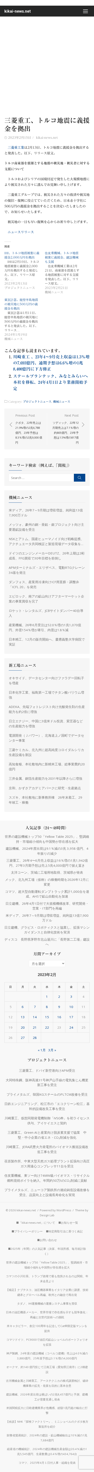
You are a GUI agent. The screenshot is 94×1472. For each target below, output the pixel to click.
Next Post (65, 429)
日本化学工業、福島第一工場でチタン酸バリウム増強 (46, 694)
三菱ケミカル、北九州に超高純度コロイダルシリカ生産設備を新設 (46, 752)
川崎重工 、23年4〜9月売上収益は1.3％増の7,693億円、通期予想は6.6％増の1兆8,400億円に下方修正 (51, 363)
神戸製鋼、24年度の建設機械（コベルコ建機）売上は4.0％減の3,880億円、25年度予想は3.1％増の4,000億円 (47, 1355)
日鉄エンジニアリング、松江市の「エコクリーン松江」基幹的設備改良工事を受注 (47, 1106)
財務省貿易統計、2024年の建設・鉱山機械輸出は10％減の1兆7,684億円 (47, 1437)
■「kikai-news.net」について (35, 1223)
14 (35, 1017)
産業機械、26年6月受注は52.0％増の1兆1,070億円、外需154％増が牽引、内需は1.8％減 (45, 627)
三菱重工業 (16, 147)
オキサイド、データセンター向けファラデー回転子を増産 (46, 680)
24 (71, 1027)
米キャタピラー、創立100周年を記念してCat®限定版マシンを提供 (47, 1328)
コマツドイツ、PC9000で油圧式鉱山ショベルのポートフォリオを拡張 (47, 1342)
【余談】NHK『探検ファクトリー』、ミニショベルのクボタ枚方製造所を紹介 (47, 1424)
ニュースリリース (21, 232)
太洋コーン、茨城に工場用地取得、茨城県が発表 (47, 872)
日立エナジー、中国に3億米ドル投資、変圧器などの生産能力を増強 (46, 723)
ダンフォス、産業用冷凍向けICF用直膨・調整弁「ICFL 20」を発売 (44, 584)
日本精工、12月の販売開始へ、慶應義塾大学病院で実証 (47, 641)
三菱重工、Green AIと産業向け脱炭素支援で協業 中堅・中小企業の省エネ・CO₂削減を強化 (47, 1135)
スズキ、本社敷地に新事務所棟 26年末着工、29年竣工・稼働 (45, 799)
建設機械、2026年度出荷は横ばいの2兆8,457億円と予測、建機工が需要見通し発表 (47, 1396)
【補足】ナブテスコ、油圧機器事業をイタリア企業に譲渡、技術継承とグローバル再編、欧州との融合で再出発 (47, 1292)
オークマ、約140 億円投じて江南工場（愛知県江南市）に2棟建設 (47, 1369)
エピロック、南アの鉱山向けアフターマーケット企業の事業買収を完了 (46, 598)
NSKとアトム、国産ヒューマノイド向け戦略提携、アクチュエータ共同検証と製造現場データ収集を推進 (46, 541)
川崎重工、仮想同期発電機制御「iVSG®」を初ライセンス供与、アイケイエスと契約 (47, 1120)
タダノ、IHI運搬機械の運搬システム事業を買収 (47, 1303)
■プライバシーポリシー (27, 1231)
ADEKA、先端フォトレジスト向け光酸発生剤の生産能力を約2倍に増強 (47, 709)
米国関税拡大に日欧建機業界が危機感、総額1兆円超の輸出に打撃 (47, 1410)
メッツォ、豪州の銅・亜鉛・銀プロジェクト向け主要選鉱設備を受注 (46, 527)
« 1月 (42, 1050)
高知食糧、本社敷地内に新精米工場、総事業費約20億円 (47, 766)
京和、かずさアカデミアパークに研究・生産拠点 (45, 788)
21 (35, 1027)
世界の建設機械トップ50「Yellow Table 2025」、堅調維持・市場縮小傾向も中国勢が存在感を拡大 (47, 1264)
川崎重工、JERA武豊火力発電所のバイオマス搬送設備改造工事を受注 (47, 1149)
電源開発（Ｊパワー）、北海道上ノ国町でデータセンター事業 (46, 738)
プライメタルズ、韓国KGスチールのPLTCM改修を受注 (47, 1094)
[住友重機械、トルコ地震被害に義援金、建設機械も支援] (65, 272)
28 (35, 1037)
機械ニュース (61, 401)
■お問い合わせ (47, 1240)
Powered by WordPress (55, 1210)
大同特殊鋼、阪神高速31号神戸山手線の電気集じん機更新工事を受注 (47, 1082)
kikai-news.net (17, 11)
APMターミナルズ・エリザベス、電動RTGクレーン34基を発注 (47, 570)
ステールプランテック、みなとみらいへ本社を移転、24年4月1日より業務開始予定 (50, 382)
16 (59, 1017)
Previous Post (28, 429)
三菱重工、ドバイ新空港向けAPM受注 (47, 1070)
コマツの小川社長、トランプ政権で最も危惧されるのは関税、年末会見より (47, 1278)
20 (23, 1027)
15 (47, 1017)
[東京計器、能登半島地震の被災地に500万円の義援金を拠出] (24, 319)
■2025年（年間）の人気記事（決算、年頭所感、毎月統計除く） (47, 1251)
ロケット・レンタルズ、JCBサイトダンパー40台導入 (46, 613)
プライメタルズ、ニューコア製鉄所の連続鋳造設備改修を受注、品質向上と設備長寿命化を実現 (47, 1192)
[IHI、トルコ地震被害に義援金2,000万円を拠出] (24, 270)
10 (71, 1007)
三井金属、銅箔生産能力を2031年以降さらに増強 (45, 778)
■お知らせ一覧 (68, 1223)
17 (71, 1017)
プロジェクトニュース (37, 401)
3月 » (52, 1050)
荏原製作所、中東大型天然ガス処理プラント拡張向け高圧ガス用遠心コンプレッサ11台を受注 (47, 1163)
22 (47, 1027)
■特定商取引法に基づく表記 (64, 1231)
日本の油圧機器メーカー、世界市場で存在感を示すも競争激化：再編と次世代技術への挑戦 (47, 1314)
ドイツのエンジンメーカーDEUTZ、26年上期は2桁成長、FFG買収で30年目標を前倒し (47, 555)
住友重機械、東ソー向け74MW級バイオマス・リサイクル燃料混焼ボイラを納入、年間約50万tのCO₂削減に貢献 (47, 1178)
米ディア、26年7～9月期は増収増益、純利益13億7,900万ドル (46, 512)
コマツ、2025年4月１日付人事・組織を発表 (47, 1463)
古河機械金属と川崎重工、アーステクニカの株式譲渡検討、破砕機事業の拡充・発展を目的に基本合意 (47, 1383)
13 (23, 1017)
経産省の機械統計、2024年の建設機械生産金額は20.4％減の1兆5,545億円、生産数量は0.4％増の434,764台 (47, 1451)
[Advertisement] (47, 65)
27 (23, 1037)
